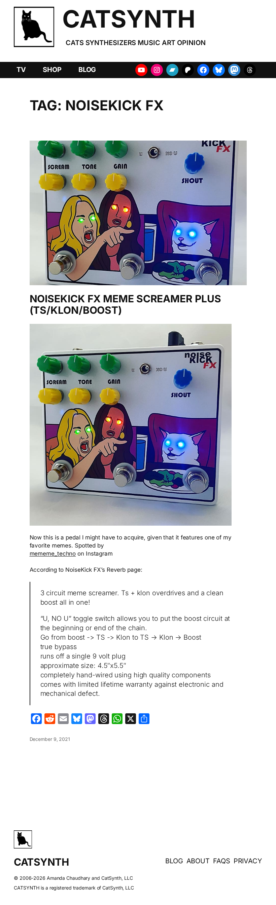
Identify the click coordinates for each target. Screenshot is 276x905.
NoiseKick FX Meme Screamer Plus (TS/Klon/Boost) (125, 304)
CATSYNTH (128, 18)
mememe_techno (53, 553)
